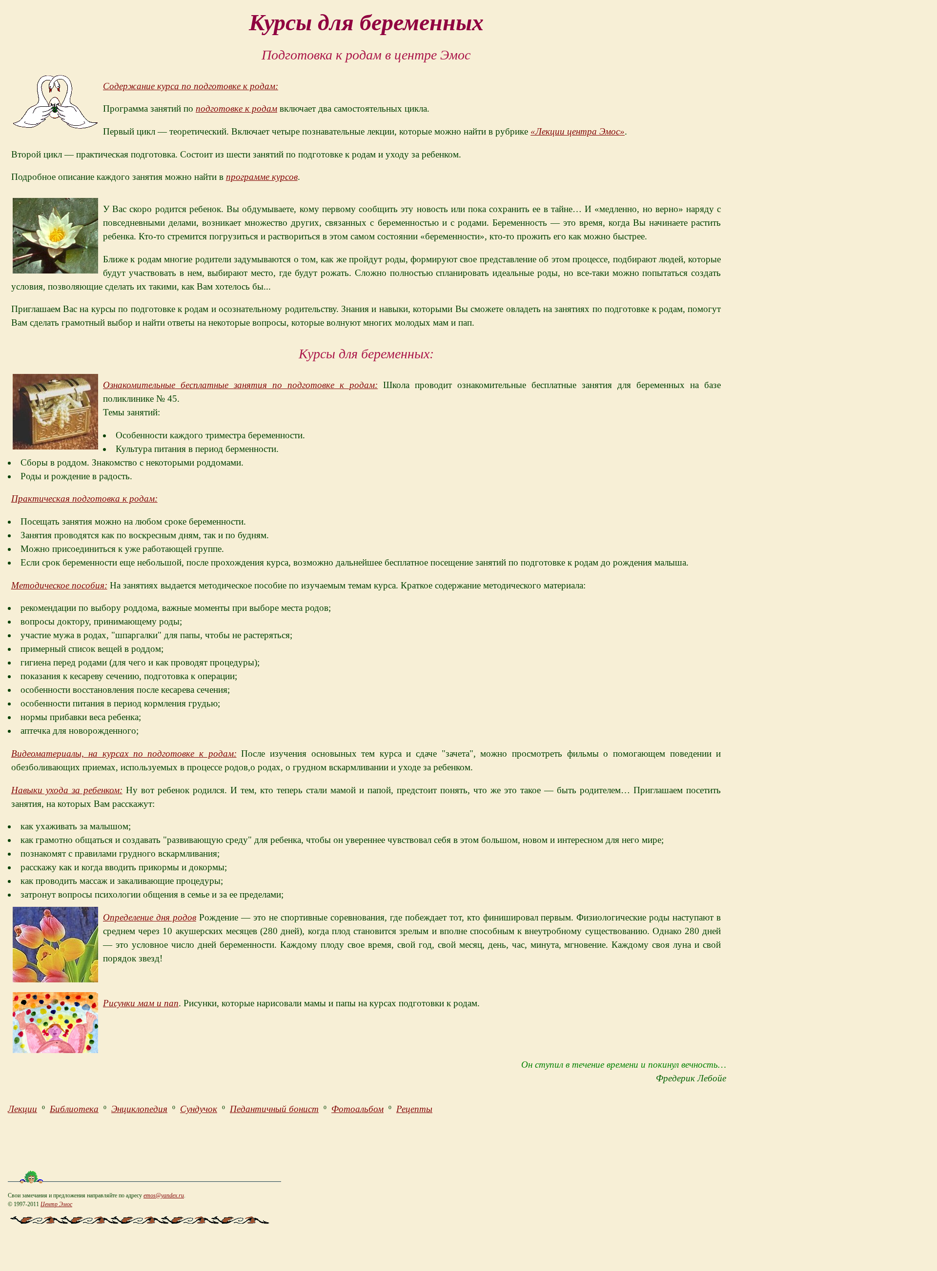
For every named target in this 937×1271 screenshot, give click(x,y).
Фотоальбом (357, 1109)
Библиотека (74, 1109)
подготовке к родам (236, 108)
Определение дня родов (149, 917)
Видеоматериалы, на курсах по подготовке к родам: (124, 753)
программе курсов (262, 177)
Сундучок (198, 1109)
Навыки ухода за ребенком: (66, 790)
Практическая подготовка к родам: (84, 498)
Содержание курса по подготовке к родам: (190, 86)
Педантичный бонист (274, 1109)
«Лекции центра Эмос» (577, 131)
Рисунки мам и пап (141, 1003)
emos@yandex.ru (163, 1195)
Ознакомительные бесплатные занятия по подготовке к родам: (240, 385)
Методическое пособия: (59, 585)
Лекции (22, 1109)
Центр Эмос (56, 1204)
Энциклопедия (139, 1109)
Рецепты (414, 1109)
